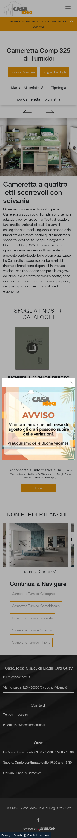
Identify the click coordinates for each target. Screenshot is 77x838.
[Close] (72, 382)
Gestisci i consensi (38, 835)
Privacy (5, 835)
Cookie (18, 835)
